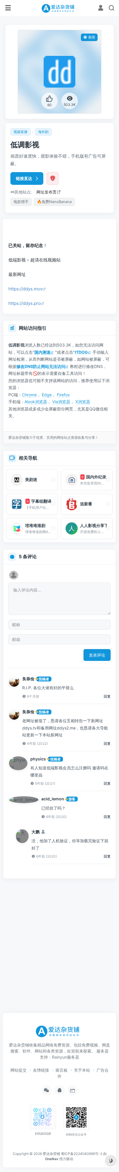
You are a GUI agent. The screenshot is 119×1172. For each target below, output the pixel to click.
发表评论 (97, 655)
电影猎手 (21, 201)
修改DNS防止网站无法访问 (40, 366)
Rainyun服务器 (65, 1057)
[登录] (101, 8)
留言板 (61, 1070)
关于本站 (82, 1070)
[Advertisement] (61, 226)
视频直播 (20, 132)
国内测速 (42, 352)
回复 (107, 696)
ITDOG (81, 352)
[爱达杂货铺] (59, 8)
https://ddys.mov (25, 289)
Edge (47, 394)
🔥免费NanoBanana (54, 201)
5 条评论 (28, 556)
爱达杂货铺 (51, 1153)
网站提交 (18, 1070)
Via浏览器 (61, 401)
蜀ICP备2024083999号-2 (81, 1153)
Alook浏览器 (36, 401)
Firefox (63, 394)
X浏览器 (82, 401)
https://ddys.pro (24, 303)
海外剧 (43, 132)
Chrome (29, 394)
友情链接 (41, 1070)
